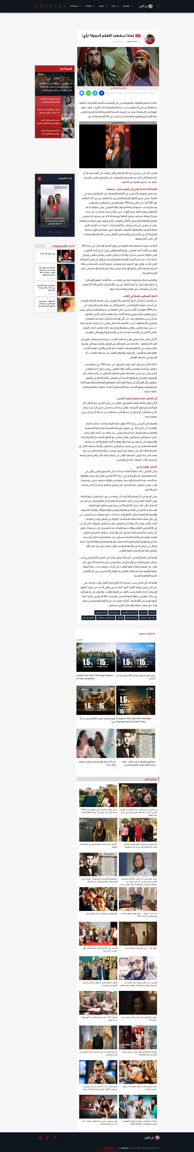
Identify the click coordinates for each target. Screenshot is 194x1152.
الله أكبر (120, 618)
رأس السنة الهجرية (129, 612)
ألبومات (88, 6)
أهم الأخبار (66, 68)
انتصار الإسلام (131, 618)
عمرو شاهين (132, 41)
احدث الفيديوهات (57, 246)
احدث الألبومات (65, 178)
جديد (113, 6)
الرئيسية (126, 6)
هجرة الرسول (101, 612)
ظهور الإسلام (88, 618)
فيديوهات (74, 6)
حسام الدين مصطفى (105, 618)
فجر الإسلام (114, 612)
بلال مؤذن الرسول (147, 618)
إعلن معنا (108, 1148)
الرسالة (152, 612)
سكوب (101, 6)
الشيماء (143, 612)
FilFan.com (155, 1148)
